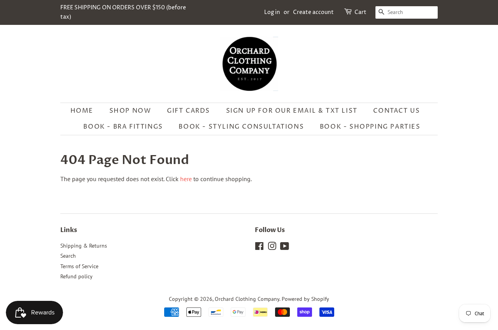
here (186, 179)
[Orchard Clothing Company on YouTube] (284, 247)
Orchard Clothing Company (247, 298)
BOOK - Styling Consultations (241, 126)
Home (81, 111)
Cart (360, 12)
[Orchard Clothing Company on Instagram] (272, 247)
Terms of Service (79, 266)
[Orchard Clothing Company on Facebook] (259, 247)
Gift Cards (188, 111)
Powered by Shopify (305, 298)
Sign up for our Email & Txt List (292, 111)
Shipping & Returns (83, 245)
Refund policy (76, 276)
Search (68, 255)
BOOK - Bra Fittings (123, 126)
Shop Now (130, 111)
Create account (313, 12)
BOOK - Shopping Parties (370, 126)
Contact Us (396, 111)
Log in (272, 12)
